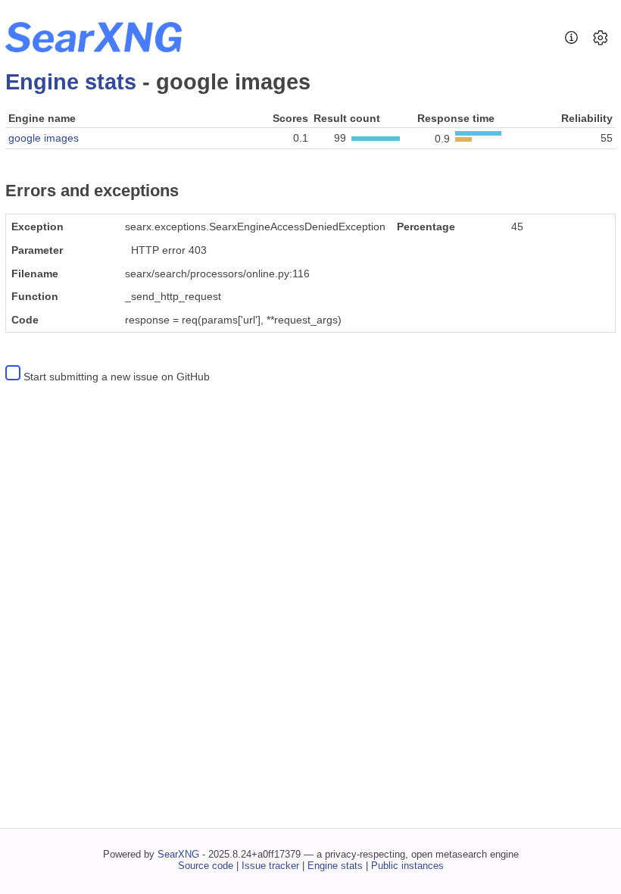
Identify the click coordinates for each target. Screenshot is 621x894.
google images (43, 138)
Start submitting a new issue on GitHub (116, 376)
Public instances (407, 865)
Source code (205, 865)
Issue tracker (270, 865)
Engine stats (70, 82)
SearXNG (178, 854)
